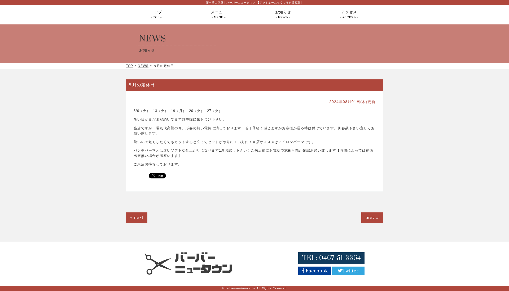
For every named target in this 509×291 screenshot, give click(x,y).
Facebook (317, 271)
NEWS (143, 65)
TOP (129, 65)
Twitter (350, 271)
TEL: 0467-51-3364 (331, 258)
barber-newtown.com (240, 288)
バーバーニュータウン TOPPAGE (188, 263)
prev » (372, 217)
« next (136, 217)
